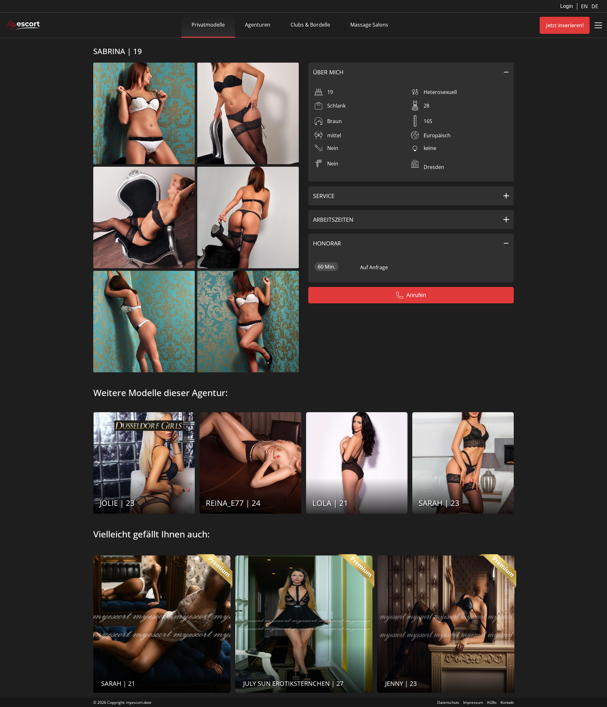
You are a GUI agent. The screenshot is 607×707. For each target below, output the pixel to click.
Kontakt (507, 702)
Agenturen (257, 24)
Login (566, 6)
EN (585, 6)
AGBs (492, 702)
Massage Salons (369, 24)
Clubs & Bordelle (310, 24)
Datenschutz (448, 702)
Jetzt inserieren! (565, 25)
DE (595, 6)
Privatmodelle (208, 24)
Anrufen (416, 295)
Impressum (473, 702)
